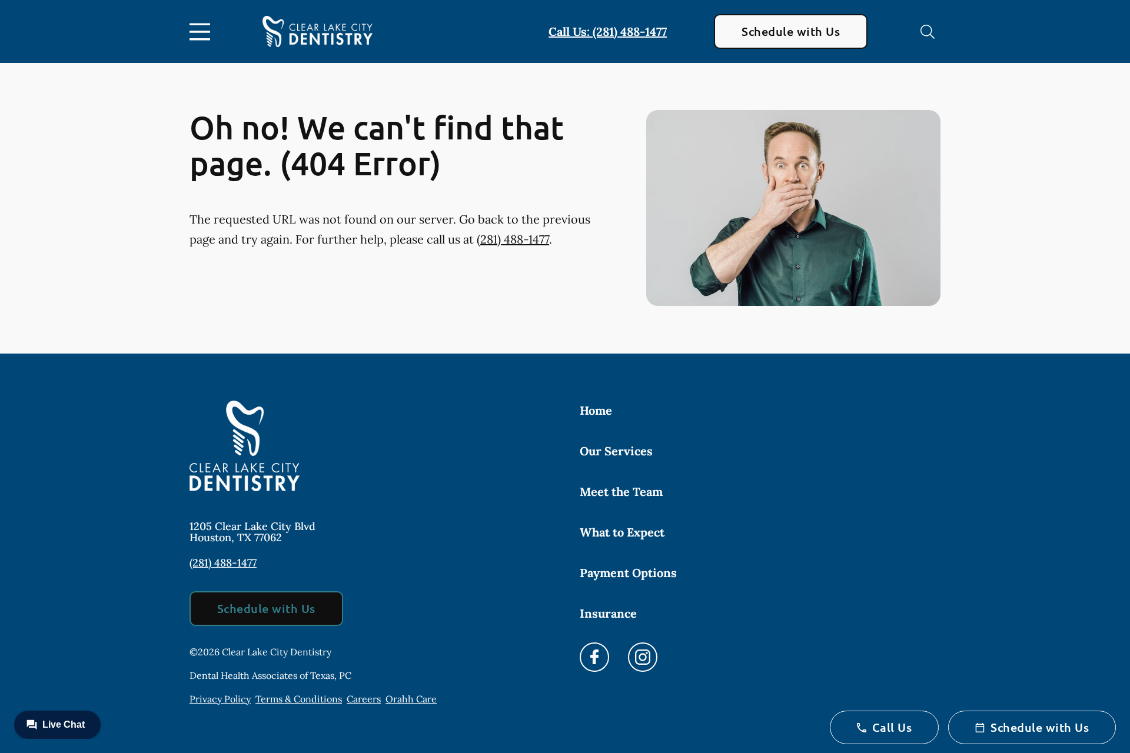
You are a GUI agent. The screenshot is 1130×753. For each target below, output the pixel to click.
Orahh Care (411, 699)
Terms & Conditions (298, 699)
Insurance (608, 613)
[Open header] (202, 32)
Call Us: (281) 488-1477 (608, 31)
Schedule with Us (791, 31)
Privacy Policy (220, 699)
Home (596, 410)
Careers (364, 699)
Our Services (616, 451)
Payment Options (628, 572)
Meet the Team (621, 491)
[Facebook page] (594, 657)
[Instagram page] (642, 657)
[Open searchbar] (927, 32)
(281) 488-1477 (513, 239)
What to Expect (622, 532)
